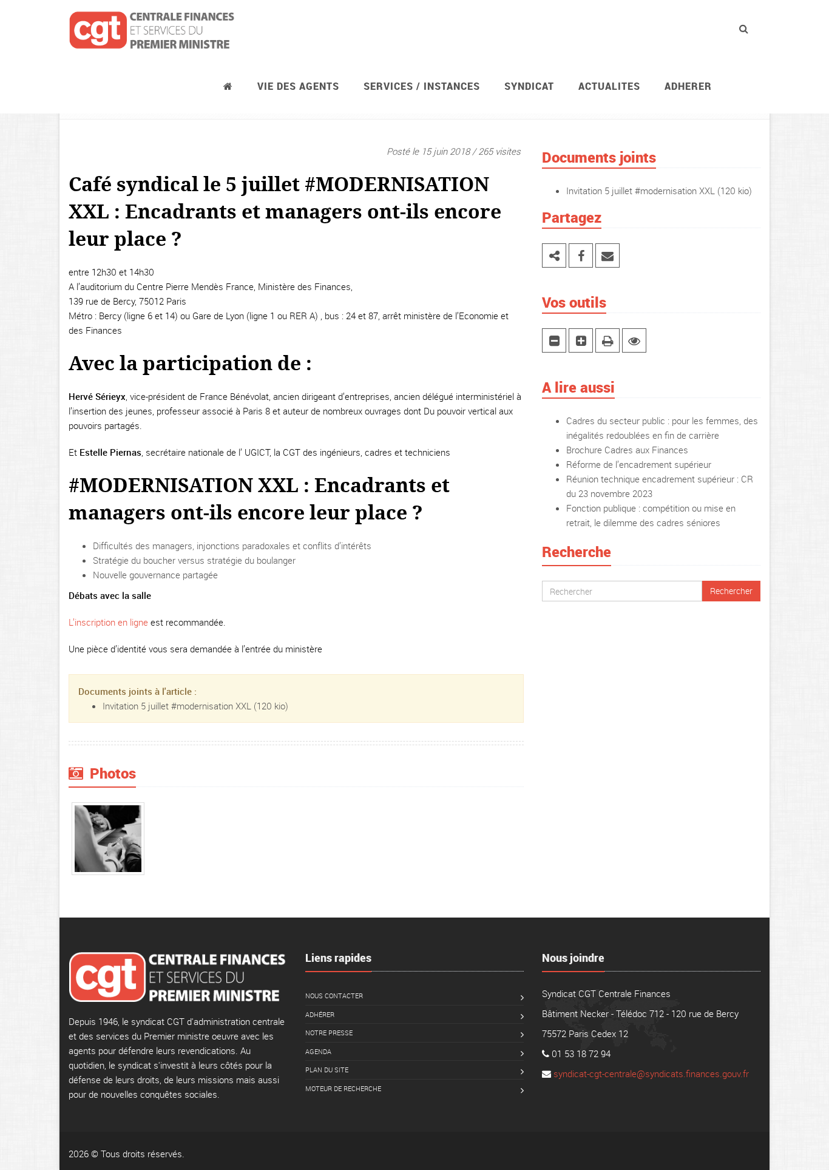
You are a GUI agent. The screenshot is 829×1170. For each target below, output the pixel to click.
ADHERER (688, 86)
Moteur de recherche (343, 1088)
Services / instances (422, 86)
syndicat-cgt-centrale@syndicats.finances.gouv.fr (651, 1073)
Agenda (318, 1051)
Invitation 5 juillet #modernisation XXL (177, 706)
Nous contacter (334, 995)
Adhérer (319, 1014)
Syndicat (529, 86)
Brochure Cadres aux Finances (627, 450)
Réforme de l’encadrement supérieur (638, 464)
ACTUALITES (609, 86)
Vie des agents (298, 86)
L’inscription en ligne (108, 622)
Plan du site (326, 1069)
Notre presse (329, 1032)
